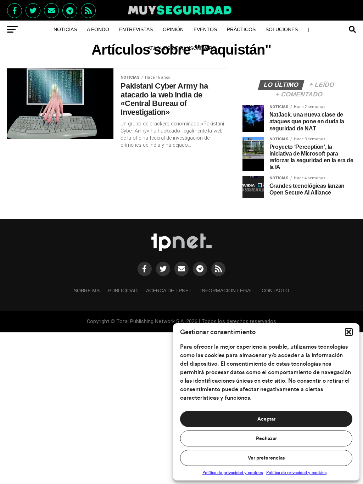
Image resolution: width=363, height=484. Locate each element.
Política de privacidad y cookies (232, 473)
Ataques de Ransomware (181, 48)
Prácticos (241, 29)
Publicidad (123, 290)
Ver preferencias (266, 458)
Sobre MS (87, 290)
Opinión (173, 29)
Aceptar (266, 419)
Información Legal (226, 290)
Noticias (65, 29)
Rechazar (266, 438)
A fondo (98, 29)
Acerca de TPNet (169, 290)
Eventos (205, 29)
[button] (348, 332)
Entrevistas (136, 29)
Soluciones (282, 29)
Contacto (275, 290)
